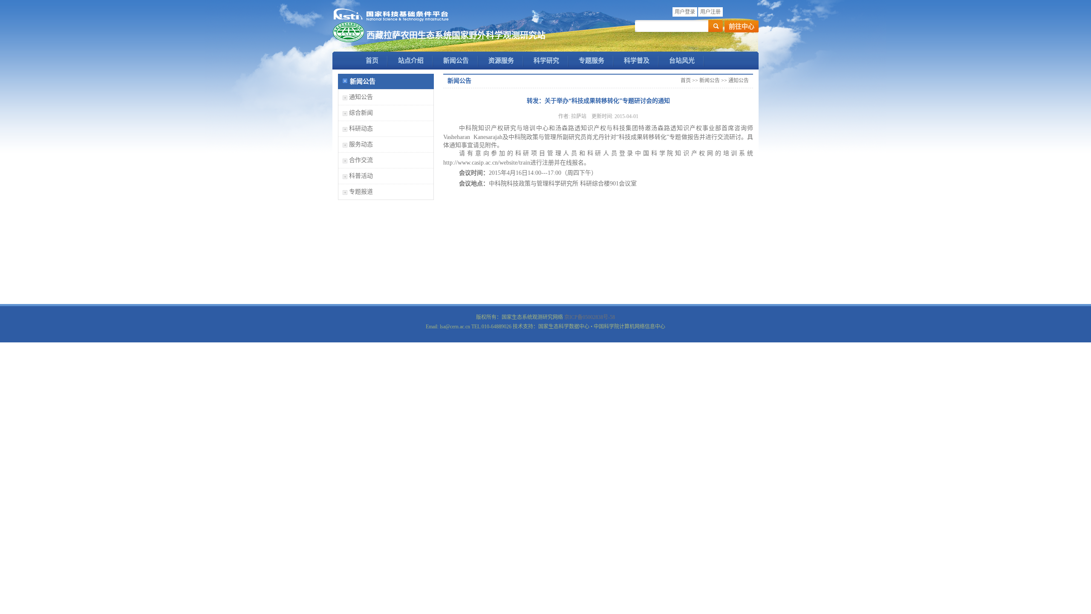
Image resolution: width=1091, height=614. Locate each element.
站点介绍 (411, 60)
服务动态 (361, 144)
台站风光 (682, 60)
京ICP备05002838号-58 (589, 317)
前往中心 (741, 26)
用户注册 (710, 12)
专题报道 (361, 191)
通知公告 (361, 97)
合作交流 (361, 160)
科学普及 (636, 60)
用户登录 (685, 12)
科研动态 (361, 128)
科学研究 (546, 60)
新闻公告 (456, 60)
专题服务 (591, 60)
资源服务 (501, 60)
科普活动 (361, 176)
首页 (372, 60)
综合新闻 (361, 113)
